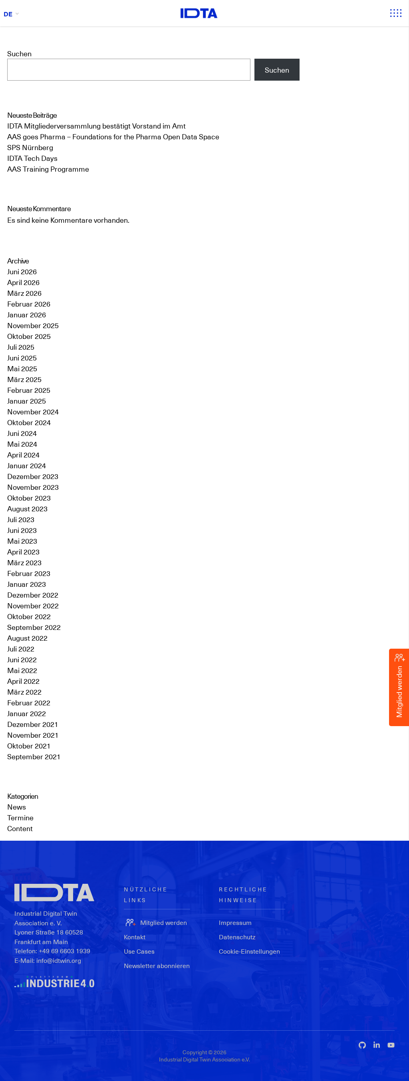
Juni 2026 (22, 271)
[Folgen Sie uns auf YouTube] (391, 1045)
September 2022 (34, 627)
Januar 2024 (26, 465)
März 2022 (24, 691)
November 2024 (33, 411)
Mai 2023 (22, 540)
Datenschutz (237, 936)
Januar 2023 (26, 583)
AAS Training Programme (48, 168)
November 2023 (33, 486)
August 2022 (27, 637)
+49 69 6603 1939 (64, 950)
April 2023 (23, 551)
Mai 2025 (22, 368)
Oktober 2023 (29, 497)
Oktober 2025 (29, 336)
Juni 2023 (22, 530)
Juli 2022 (20, 648)
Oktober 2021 (29, 745)
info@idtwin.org (58, 960)
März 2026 (24, 292)
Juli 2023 (20, 519)
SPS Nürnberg (30, 147)
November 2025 (33, 325)
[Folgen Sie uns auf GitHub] (362, 1045)
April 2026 (23, 282)
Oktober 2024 (29, 422)
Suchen (19, 53)
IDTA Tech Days (32, 157)
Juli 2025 (20, 346)
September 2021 (34, 756)
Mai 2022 (22, 670)
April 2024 (23, 454)
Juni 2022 (22, 659)
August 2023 (27, 508)
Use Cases (139, 951)
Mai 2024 (22, 443)
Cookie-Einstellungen (249, 951)
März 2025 (24, 379)
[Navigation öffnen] (395, 13)
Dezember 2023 (32, 476)
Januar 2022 (26, 713)
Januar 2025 (26, 400)
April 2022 (23, 680)
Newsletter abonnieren (157, 965)
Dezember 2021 (32, 724)
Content (20, 828)
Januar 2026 (26, 314)
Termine (20, 817)
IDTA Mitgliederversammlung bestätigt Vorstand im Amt (96, 125)
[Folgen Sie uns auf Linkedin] (376, 1045)
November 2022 (33, 605)
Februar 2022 (28, 702)
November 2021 (33, 734)
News (16, 806)
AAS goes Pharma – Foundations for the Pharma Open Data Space (113, 136)
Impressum (235, 922)
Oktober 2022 (29, 616)
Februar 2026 (28, 303)
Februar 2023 (28, 573)
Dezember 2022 (32, 594)
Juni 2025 (22, 357)
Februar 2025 (28, 389)
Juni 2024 (22, 433)
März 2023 (24, 562)
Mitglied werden (163, 922)
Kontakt (134, 936)
